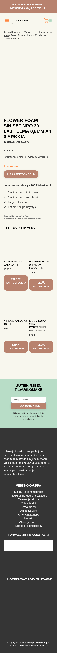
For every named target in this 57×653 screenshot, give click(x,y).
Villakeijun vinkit (28, 522)
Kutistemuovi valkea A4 (14, 263)
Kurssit (28, 518)
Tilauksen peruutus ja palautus (28, 495)
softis (38, 219)
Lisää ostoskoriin (21, 174)
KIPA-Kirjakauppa (28, 514)
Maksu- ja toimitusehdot (28, 491)
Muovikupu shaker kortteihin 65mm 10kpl (37, 325)
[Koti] (5, 32)
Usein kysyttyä (28, 510)
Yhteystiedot (28, 503)
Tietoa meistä (28, 507)
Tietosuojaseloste (28, 499)
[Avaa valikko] (7, 20)
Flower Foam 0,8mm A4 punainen (39, 264)
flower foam (29, 219)
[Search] (38, 20)
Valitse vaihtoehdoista (16, 281)
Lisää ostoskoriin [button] (41, 284)
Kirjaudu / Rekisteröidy (28, 525)
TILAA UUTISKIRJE (28, 406)
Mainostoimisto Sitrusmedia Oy (33, 645)
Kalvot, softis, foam (20, 216)
